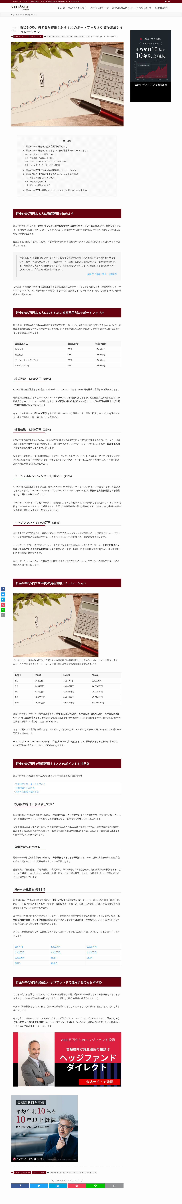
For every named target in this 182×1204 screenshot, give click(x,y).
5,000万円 (92, 952)
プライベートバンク (53, 36)
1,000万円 (55, 946)
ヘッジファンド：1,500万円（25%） (45, 164)
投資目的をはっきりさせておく (43, 177)
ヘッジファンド (67, 36)
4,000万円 (55, 952)
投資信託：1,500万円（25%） (42, 157)
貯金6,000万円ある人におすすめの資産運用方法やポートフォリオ (57, 150)
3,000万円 (20, 952)
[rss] (165, 1)
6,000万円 (20, 957)
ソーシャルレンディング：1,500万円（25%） (49, 161)
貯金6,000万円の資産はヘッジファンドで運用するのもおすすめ (56, 190)
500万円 (19, 946)
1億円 (53, 957)
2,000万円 (92, 946)
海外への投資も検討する (40, 185)
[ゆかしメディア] (20, 7)
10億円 (54, 963)
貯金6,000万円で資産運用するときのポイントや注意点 (52, 174)
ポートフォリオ (79, 36)
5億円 (17, 963)
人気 (87, 36)
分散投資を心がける (38, 181)
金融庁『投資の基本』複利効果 (102, 274)
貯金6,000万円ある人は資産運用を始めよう (47, 146)
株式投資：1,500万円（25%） (42, 154)
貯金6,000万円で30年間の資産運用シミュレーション (51, 170)
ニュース (40, 36)
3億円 (89, 957)
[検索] (169, 1)
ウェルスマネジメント (21, 36)
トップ (33, 36)
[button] (20, 1185)
